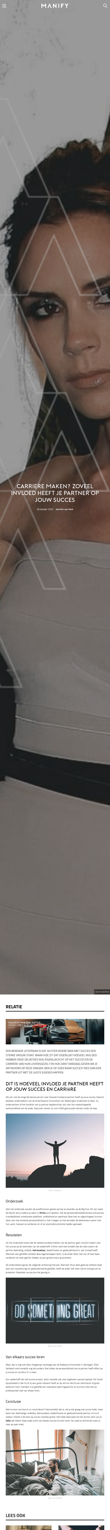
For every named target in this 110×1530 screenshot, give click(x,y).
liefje (8, 1420)
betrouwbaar (39, 1250)
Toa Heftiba (57, 1498)
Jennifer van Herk (64, 509)
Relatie (14, 1006)
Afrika (43, 1213)
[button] (4, 6)
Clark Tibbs (57, 1346)
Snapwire (57, 1190)
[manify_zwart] (55, 6)
